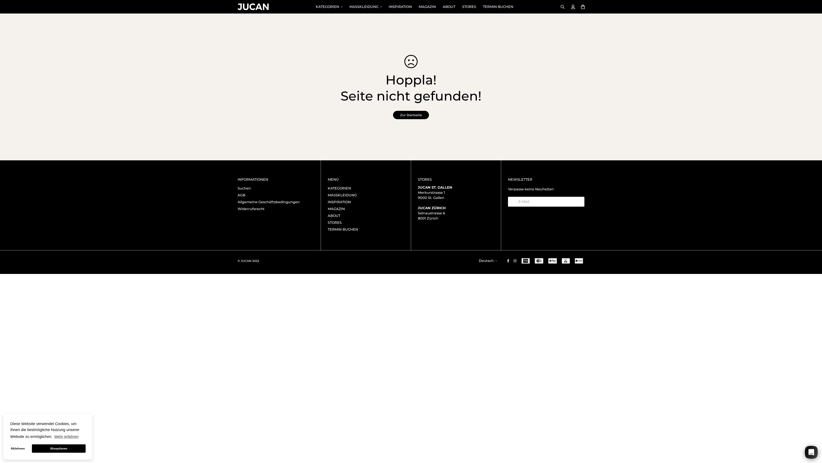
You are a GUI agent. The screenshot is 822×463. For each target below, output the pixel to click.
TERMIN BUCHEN (498, 7)
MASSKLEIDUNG (363, 7)
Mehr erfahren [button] (66, 436)
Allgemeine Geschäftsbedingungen (269, 202)
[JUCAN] (253, 6)
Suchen (244, 188)
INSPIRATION (400, 7)
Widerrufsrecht (251, 209)
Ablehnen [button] (18, 448)
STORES (469, 7)
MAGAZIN (427, 7)
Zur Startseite (411, 115)
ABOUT (449, 7)
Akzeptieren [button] (58, 448)
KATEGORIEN (327, 7)
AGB (241, 195)
